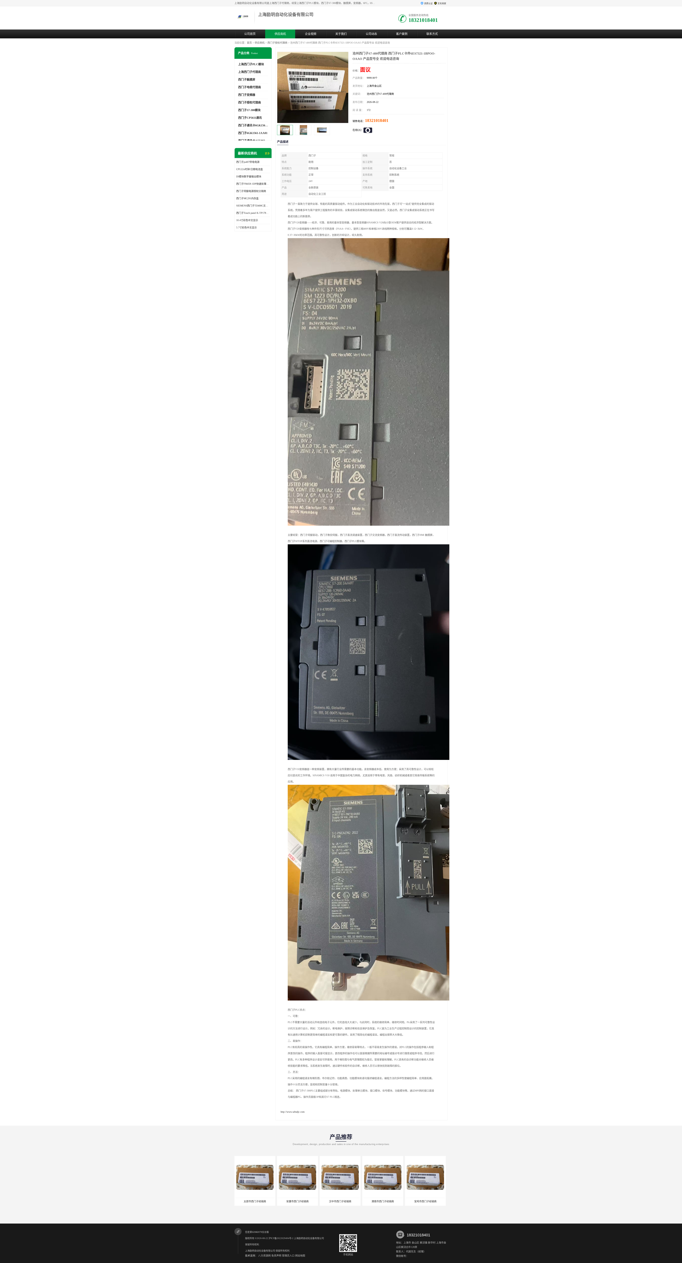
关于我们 (341, 33)
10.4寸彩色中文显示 (247, 220)
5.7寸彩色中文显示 (246, 227)
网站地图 (300, 1255)
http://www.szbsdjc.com (293, 1112)
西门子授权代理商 (277, 42)
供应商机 (280, 33)
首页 (249, 42)
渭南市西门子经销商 (255, 1201)
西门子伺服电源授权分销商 (251, 191)
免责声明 (276, 1255)
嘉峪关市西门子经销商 (425, 1201)
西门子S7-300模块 (249, 110)
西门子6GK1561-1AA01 (252, 133)
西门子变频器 (246, 94)
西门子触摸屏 (246, 79)
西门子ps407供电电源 (247, 162)
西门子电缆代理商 (249, 87)
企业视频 (310, 33)
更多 (267, 153)
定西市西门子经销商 (383, 1201)
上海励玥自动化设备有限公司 (309, 1238)
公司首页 (250, 33)
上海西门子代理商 (249, 71)
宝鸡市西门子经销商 (297, 1201)
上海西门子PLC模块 (251, 64)
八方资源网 (264, 1255)
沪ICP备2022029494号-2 (281, 1238)
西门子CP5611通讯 (250, 117)
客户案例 (401, 33)
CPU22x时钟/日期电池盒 (249, 169)
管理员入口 (288, 1255)
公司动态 (371, 33)
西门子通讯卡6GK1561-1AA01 (257, 125)
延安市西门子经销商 (340, 1201)
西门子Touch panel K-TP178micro (253, 213)
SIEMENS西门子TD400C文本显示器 (253, 205)
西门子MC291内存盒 (247, 198)
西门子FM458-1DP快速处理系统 (253, 184)
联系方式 (432, 33)
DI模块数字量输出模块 (248, 176)
